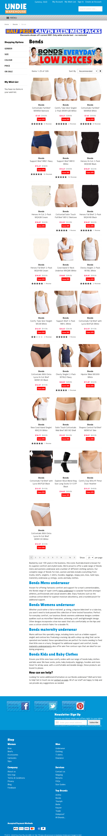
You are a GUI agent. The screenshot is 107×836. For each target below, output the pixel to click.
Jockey (58, 794)
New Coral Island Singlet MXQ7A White (41, 429)
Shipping (59, 774)
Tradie (58, 810)
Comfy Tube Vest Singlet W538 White (41, 322)
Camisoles (12, 757)
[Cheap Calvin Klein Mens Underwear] (54, 30)
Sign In (81, 2)
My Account (57, 2)
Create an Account (93, 2)
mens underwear (65, 590)
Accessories (13, 754)
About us (12, 771)
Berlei (57, 804)
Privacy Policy (84, 726)
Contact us (60, 771)
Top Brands (61, 790)
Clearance (59, 757)
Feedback (12, 787)
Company (13, 767)
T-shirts (59, 754)
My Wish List (70, 2)
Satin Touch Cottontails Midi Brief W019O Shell (65, 429)
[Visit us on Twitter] (46, 700)
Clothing (59, 751)
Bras (10, 748)
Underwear (60, 748)
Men (57, 744)
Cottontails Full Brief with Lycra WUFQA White (90, 322)
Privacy (11, 781)
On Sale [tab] (9, 71)
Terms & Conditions (16, 777)
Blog (10, 784)
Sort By (72, 71)
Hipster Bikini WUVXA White (90, 376)
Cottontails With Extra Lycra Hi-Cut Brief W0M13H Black (41, 377)
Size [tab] (7, 54)
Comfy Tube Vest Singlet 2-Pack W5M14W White (66, 109)
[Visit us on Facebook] (18, 700)
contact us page (61, 679)
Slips (10, 761)
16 (47, 174)
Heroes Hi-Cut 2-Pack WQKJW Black (90, 162)
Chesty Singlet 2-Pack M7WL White (90, 269)
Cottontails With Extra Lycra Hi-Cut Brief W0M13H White (41, 536)
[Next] (74, 557)
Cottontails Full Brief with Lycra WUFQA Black (41, 482)
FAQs (57, 781)
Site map (11, 774)
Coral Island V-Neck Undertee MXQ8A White (65, 269)
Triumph (59, 801)
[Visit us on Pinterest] (73, 700)
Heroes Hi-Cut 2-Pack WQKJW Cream (41, 216)
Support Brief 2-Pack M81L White (65, 322)
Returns (59, 777)
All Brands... (60, 817)
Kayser (58, 807)
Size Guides (60, 784)
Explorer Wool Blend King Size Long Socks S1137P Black (66, 483)
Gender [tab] (8, 48)
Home (7, 24)
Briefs (10, 751)
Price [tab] (7, 65)
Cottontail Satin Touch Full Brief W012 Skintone (66, 216)
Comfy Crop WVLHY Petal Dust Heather (90, 482)
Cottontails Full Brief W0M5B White (90, 109)
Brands (15, 24)
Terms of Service (94, 726)
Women (12, 744)
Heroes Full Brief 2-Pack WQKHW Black (90, 216)
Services (59, 767)
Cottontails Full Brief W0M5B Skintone (41, 109)
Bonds (58, 797)
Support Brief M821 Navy (41, 161)
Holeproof (59, 814)
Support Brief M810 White (66, 162)
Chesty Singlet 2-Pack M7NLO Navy (66, 376)
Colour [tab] (8, 60)
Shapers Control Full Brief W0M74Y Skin (90, 429)
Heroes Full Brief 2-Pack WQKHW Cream (41, 269)
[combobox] (90, 8)
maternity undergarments (40, 646)
